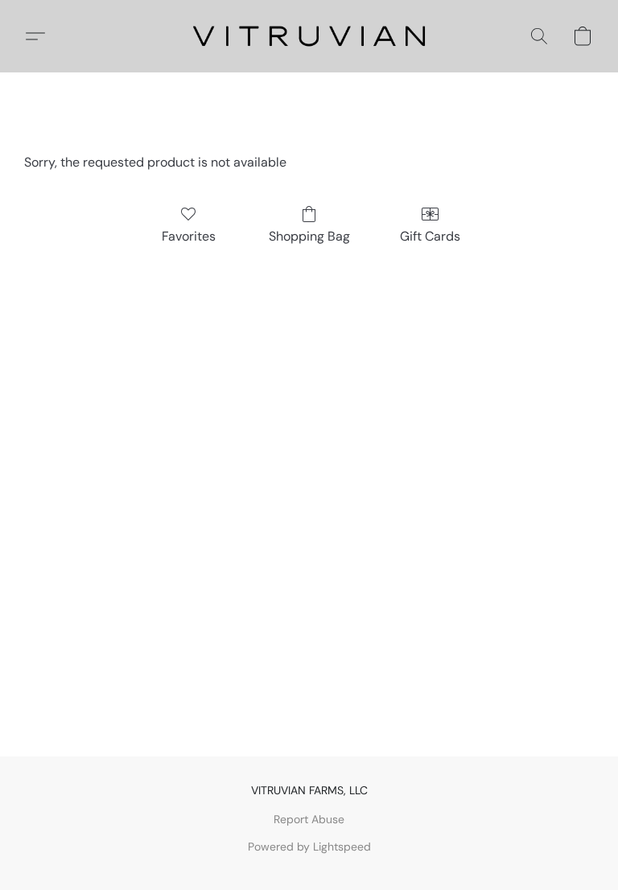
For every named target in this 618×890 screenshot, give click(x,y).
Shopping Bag (309, 236)
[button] (309, 36)
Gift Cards (430, 236)
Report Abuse (309, 819)
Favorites (189, 236)
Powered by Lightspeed (309, 846)
